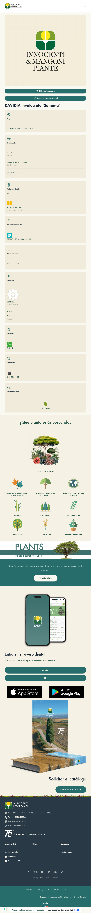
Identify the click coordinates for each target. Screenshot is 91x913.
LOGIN (45, 678)
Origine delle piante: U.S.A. (20, 128)
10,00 (9, 263)
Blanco (10, 302)
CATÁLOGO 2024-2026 (70, 789)
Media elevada (14, 208)
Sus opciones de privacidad (60, 910)
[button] (85, 6)
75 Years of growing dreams (30, 834)
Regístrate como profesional (47, 98)
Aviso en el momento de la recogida (28, 910)
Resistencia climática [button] (13, 189)
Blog (35, 843)
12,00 (16, 263)
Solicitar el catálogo (67, 779)
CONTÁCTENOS (45, 578)
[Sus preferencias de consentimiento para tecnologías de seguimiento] (4, 909)
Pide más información (47, 91)
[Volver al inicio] (13, 6)
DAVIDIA (11, 153)
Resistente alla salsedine (19, 239)
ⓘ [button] (8, 194)
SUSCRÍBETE (45, 670)
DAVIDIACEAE (13, 172)
